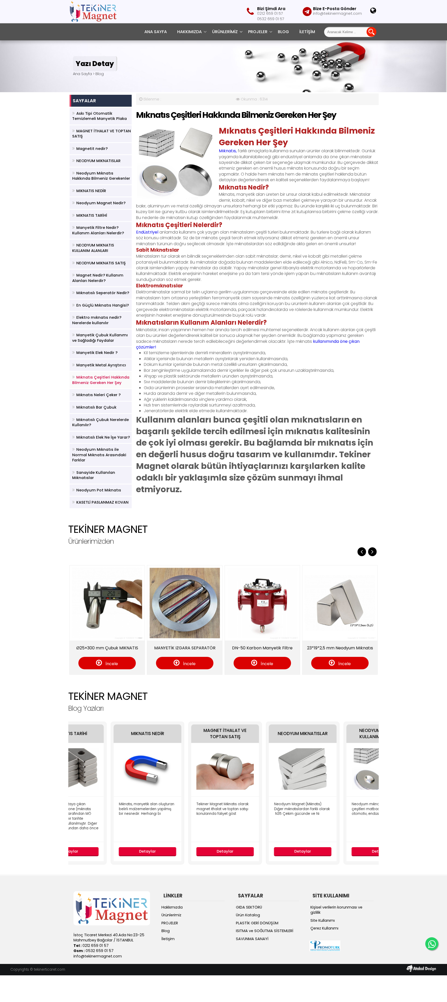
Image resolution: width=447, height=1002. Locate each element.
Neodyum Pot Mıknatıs (98, 490)
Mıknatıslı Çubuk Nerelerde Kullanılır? (100, 422)
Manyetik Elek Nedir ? (96, 352)
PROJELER (257, 32)
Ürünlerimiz (225, 32)
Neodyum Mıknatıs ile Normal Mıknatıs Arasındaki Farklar (99, 455)
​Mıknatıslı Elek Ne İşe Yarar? (103, 437)
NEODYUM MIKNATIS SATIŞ (101, 263)
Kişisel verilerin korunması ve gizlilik (336, 910)
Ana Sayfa (155, 32)
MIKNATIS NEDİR (91, 190)
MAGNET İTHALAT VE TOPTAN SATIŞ (101, 133)
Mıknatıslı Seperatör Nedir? (102, 292)
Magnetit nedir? (92, 148)
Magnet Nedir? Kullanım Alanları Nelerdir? (97, 278)
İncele (147, 664)
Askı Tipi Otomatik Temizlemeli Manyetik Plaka (99, 116)
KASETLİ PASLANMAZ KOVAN (102, 502)
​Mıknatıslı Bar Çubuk (96, 407)
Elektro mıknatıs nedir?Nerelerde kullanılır (96, 320)
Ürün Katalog (248, 915)
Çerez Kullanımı (324, 928)
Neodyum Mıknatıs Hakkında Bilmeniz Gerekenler (101, 176)
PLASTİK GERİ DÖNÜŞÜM (257, 923)
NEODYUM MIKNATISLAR (98, 160)
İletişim (307, 32)
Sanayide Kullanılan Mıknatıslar (93, 475)
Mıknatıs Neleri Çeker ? (98, 394)
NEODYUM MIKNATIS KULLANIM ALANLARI (93, 248)
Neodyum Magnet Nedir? (100, 203)
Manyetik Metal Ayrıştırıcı (101, 365)
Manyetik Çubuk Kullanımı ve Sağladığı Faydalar (100, 337)
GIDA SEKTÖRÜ (249, 907)
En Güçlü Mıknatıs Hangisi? (102, 305)
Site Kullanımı (322, 920)
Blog (283, 32)
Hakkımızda (189, 32)
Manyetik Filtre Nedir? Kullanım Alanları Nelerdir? (98, 230)
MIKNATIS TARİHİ (91, 215)
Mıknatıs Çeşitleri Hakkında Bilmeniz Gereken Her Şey (100, 380)
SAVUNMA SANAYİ (252, 938)
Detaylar (107, 851)
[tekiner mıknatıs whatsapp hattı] (431, 943)
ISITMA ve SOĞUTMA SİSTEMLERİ (264, 930)
